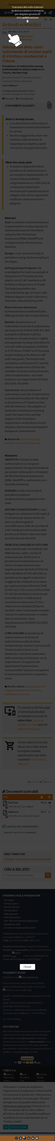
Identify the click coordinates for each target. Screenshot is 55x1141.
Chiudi (27, 966)
